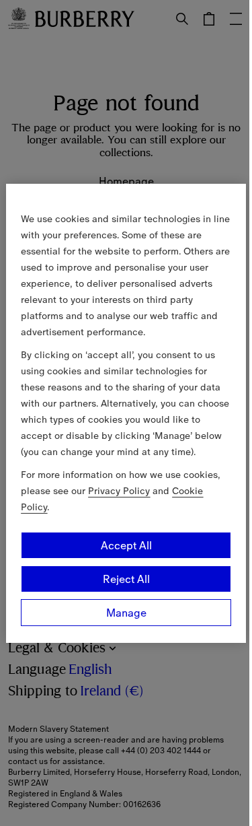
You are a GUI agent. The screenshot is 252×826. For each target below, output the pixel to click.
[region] (125, 413)
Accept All (126, 545)
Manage (126, 613)
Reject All (126, 579)
